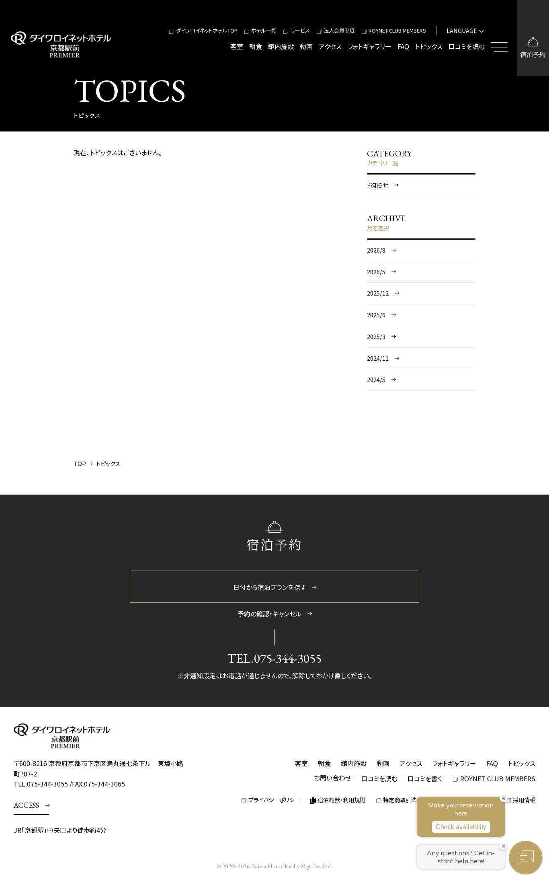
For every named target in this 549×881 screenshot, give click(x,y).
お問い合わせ (332, 777)
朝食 (255, 46)
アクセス (330, 46)
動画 (306, 46)
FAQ (403, 46)
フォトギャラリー (369, 46)
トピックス (428, 46)
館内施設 (281, 46)
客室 (236, 46)
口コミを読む (467, 46)
